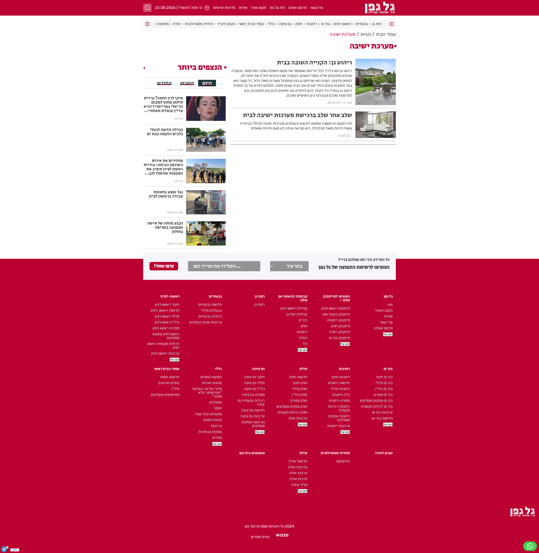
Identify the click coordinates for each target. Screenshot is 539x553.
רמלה (303, 337)
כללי (271, 23)
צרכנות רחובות (338, 425)
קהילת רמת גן (296, 314)
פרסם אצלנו (297, 7)
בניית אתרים (260, 536)
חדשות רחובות (339, 383)
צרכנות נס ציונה (252, 416)
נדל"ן (175, 388)
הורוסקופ (343, 461)
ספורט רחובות (339, 400)
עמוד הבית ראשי (251, 23)
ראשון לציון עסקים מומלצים (165, 336)
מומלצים (215, 402)
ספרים (217, 437)
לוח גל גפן (277, 7)
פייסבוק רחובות (338, 320)
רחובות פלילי (340, 388)
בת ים (325, 23)
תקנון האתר (384, 310)
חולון (298, 23)
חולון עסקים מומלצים (291, 406)
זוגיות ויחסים (212, 420)
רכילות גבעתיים (210, 316)
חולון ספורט (298, 400)
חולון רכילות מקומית (292, 412)
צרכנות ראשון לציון (165, 353)
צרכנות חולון (298, 418)
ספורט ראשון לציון (166, 328)
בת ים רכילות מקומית (377, 406)
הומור (217, 408)
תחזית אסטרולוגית (199, 23)
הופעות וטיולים (211, 377)
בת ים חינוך (384, 377)
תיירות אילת (298, 479)
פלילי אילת (299, 484)
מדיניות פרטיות (224, 7)
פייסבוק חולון (340, 326)
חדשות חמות (169, 377)
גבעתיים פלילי (211, 310)
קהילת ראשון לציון (293, 308)
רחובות (311, 23)
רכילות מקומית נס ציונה (251, 402)
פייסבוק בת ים (339, 337)
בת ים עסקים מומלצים (376, 400)
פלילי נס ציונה (254, 383)
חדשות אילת (297, 461)
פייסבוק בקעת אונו (336, 314)
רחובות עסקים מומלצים (339, 418)
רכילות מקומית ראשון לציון (163, 345)
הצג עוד (387, 334)
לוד (305, 343)
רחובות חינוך (340, 377)
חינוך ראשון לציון (167, 304)
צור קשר (386, 322)
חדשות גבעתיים (210, 304)
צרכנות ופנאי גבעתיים (205, 322)
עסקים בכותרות (210, 431)
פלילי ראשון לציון (167, 316)
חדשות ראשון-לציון (165, 310)
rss (390, 304)
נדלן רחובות (341, 394)
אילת (176, 23)
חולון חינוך (299, 383)
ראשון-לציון (342, 23)
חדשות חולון (298, 377)
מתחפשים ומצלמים (165, 394)
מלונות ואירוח (212, 383)
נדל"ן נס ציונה (254, 388)
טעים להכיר (226, 23)
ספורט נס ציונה (253, 394)
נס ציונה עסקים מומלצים (253, 424)
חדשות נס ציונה (253, 410)
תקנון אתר (259, 7)
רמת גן (377, 23)
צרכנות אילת (297, 467)
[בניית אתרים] (282, 537)
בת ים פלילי (384, 383)
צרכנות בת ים (382, 412)
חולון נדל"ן (299, 394)
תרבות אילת (298, 473)
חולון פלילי (299, 388)
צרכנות (216, 425)
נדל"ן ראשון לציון (167, 322)
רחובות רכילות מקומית (339, 408)
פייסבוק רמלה (339, 332)
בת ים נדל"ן (384, 388)
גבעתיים (362, 23)
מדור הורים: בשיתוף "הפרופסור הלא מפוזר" (207, 392)
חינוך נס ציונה (254, 377)
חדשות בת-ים (382, 418)
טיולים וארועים (168, 383)
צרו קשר (316, 7)
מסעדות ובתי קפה (208, 414)
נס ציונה (285, 23)
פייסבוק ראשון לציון (336, 308)
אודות (243, 7)
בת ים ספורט (383, 394)
